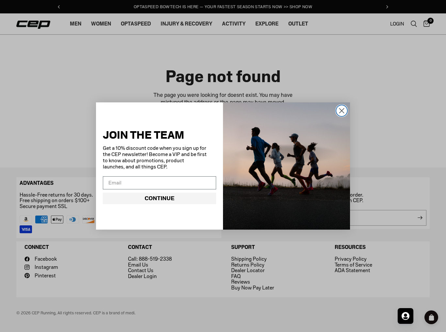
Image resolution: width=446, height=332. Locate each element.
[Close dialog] (341, 110)
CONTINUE (159, 198)
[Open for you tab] (405, 316)
